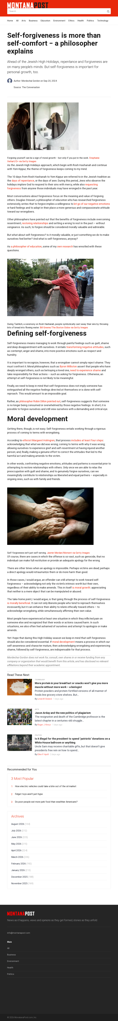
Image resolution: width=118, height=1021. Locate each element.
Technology (102, 20)
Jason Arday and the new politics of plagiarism (63, 712)
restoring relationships (35, 223)
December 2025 (22, 876)
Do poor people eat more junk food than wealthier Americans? (46, 801)
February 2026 (21, 863)
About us (11, 984)
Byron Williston (68, 366)
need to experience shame (85, 370)
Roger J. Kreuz (44, 725)
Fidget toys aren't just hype (29, 794)
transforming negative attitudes (85, 347)
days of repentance (23, 180)
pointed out (53, 401)
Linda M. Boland (45, 699)
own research (65, 246)
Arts (24, 20)
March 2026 (20, 857)
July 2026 (19, 830)
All (17, 20)
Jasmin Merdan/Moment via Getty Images (68, 552)
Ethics (71, 20)
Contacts (11, 1003)
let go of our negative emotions (92, 203)
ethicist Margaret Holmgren (39, 440)
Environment (59, 20)
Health (81, 20)
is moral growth (81, 587)
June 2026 (19, 837)
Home (10, 20)
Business (33, 20)
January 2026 (21, 870)
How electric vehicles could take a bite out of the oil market (45, 786)
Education (45, 20)
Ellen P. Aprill (43, 754)
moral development (63, 641)
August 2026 (20, 824)
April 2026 (19, 850)
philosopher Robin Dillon (33, 401)
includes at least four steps (87, 440)
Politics (90, 20)
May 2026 (19, 843)
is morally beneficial (18, 603)
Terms (10, 990)
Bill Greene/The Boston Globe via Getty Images (64, 327)
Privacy (10, 996)
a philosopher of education (26, 246)
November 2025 (22, 883)
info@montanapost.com (18, 933)
